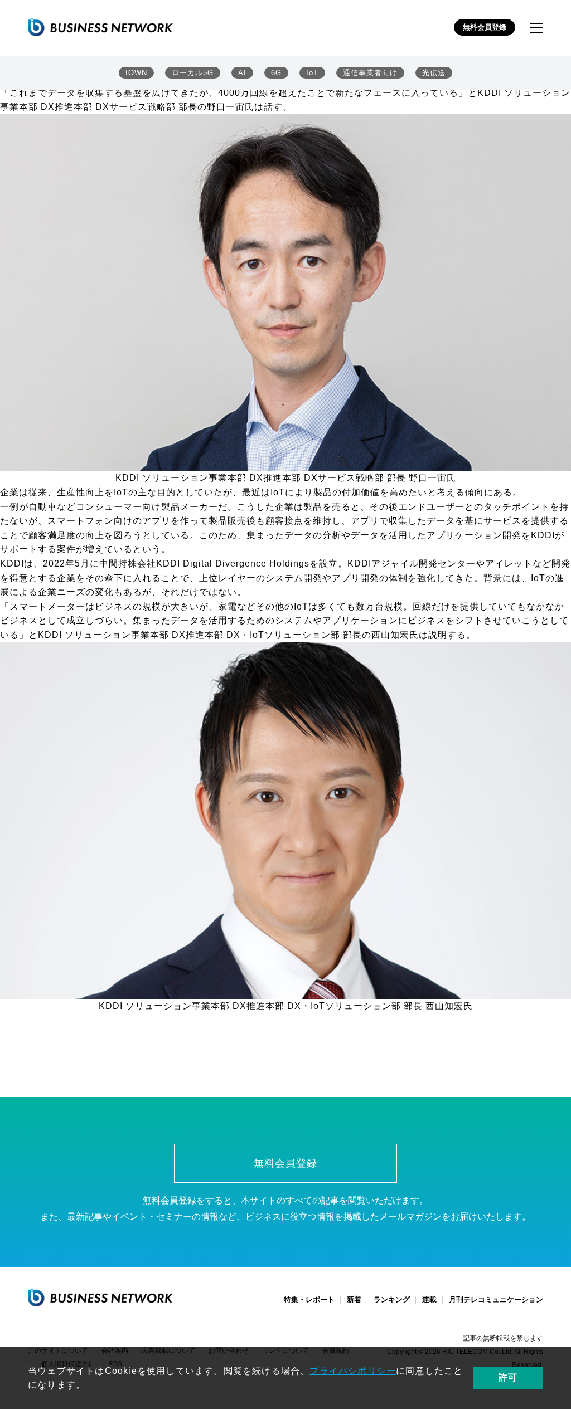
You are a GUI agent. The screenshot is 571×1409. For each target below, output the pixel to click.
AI (242, 73)
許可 (508, 1377)
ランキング (392, 1299)
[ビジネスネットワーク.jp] (100, 27)
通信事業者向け (370, 73)
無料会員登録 (484, 27)
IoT (312, 73)
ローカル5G (193, 73)
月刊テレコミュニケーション (496, 1299)
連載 (429, 1299)
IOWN (136, 73)
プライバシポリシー (352, 1371)
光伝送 (434, 73)
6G (276, 73)
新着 (354, 1299)
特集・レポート (309, 1299)
